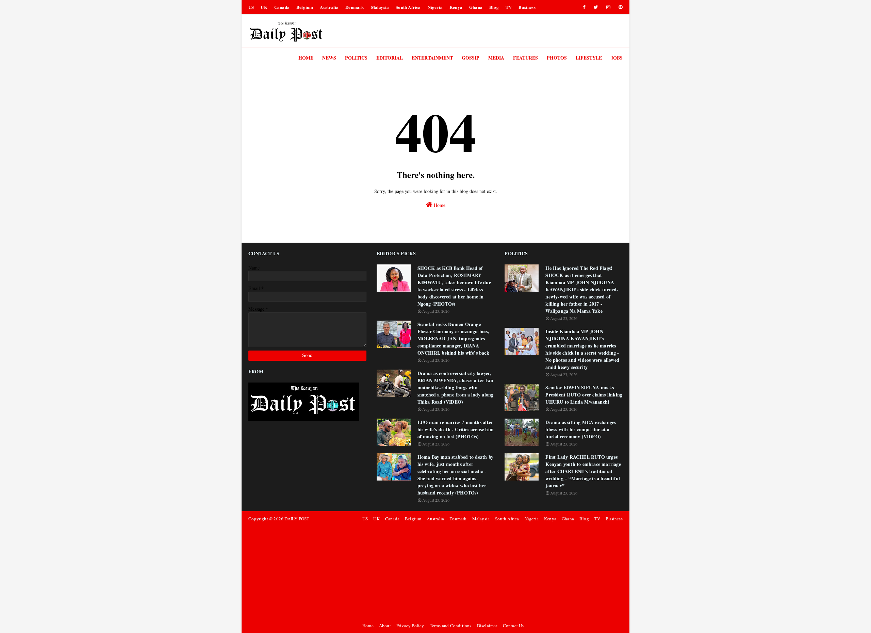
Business (527, 7)
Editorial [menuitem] (389, 57)
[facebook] (584, 7)
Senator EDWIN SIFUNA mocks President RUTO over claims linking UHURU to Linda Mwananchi (583, 394)
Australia (329, 7)
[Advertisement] (491, 572)
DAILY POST (296, 519)
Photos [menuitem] (557, 57)
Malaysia (380, 7)
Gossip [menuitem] (470, 57)
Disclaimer (487, 625)
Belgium (304, 7)
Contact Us (513, 625)
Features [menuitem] (525, 57)
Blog (494, 7)
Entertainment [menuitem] (432, 57)
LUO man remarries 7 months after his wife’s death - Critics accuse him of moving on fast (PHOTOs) (455, 429)
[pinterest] (619, 7)
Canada (282, 7)
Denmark (354, 7)
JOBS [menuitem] (617, 57)
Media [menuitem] (496, 57)
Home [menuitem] (305, 57)
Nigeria (435, 7)
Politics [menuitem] (356, 57)
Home (438, 205)
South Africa (408, 7)
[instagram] (608, 7)
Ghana (475, 7)
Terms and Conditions (451, 625)
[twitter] (596, 7)
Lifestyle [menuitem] (589, 57)
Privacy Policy (410, 625)
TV (509, 7)
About (385, 625)
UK (264, 7)
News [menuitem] (329, 57)
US (251, 7)
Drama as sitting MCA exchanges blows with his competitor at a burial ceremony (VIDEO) (580, 429)
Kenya (455, 7)
